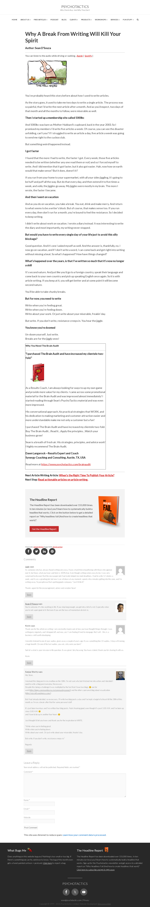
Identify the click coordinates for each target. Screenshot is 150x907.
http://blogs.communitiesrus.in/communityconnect (50, 690)
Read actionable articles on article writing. (63, 479)
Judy (27, 567)
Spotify (88, 55)
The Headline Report (90, 850)
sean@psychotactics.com (71, 900)
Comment (28, 772)
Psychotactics (75, 6)
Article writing (57, 547)
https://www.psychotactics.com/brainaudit (66, 464)
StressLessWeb (104, 904)
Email (27, 809)
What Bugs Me (17, 850)
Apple (80, 55)
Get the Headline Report (44, 529)
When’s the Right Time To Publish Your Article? (86, 475)
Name (27, 800)
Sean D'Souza (31, 604)
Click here (47, 863)
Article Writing (39, 547)
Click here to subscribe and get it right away (96, 869)
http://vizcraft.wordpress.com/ (38, 693)
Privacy (86, 900)
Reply (29, 594)
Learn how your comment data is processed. (84, 834)
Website (27, 817)
